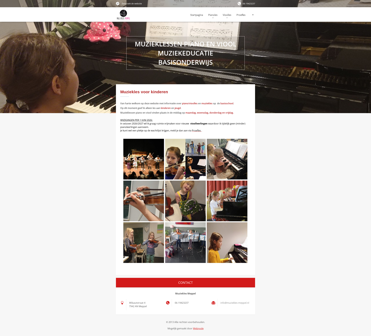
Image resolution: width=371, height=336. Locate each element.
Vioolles (227, 15)
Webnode (198, 328)
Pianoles (213, 15)
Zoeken (117, 3)
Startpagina (196, 15)
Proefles (241, 15)
